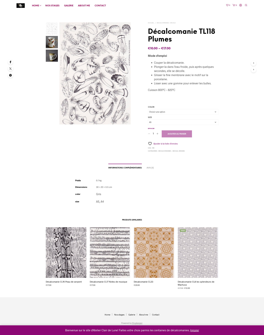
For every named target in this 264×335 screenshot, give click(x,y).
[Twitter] (10, 68)
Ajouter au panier (177, 134)
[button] (228, 5)
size (150, 117)
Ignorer (194, 330)
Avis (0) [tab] (150, 168)
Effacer (151, 128)
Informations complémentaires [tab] (125, 168)
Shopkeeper (137, 323)
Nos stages (52, 6)
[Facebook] (10, 61)
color (151, 107)
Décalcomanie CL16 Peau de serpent (64, 281)
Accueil (151, 23)
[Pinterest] (10, 75)
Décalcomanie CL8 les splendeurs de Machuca (196, 283)
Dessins (182, 151)
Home (35, 6)
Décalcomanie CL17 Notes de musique (108, 281)
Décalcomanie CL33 (143, 281)
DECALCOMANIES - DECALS (166, 23)
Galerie (68, 6)
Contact (100, 6)
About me (84, 6)
